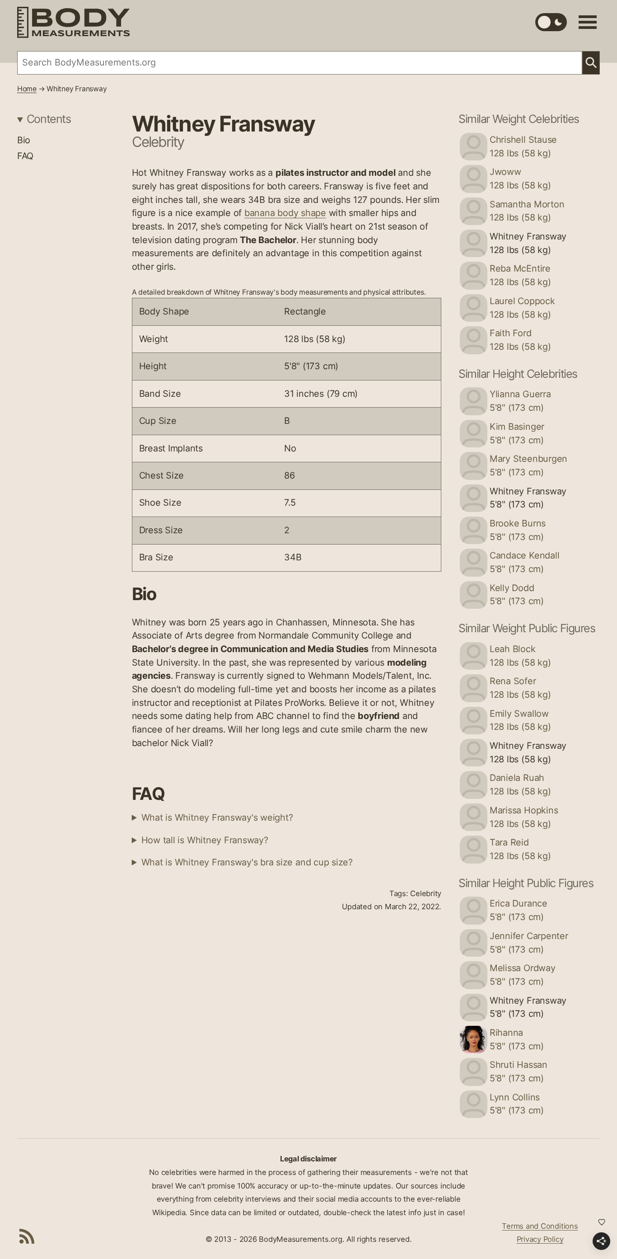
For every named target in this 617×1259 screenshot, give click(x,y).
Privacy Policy (540, 1239)
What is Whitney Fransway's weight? (217, 817)
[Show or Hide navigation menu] (587, 22)
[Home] (73, 22)
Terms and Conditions (540, 1226)
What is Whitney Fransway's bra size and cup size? (247, 862)
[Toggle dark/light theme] (550, 22)
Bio (23, 140)
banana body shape (285, 212)
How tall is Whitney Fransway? (204, 840)
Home (27, 89)
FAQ (25, 155)
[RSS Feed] (27, 1236)
